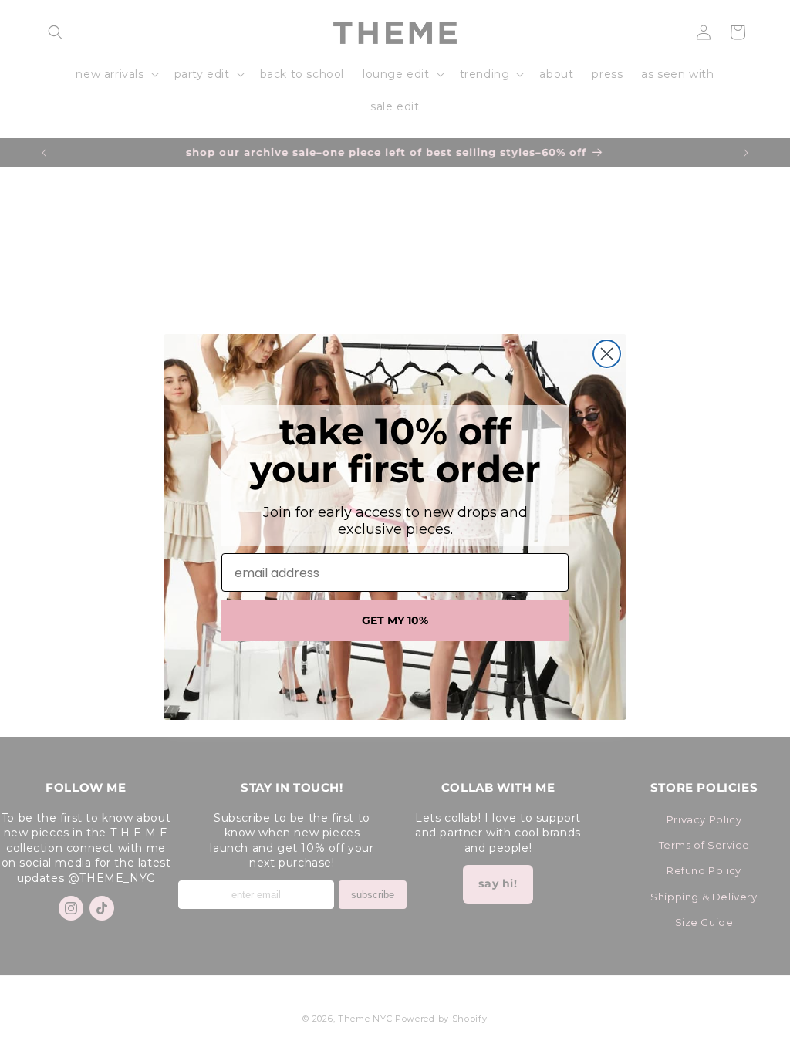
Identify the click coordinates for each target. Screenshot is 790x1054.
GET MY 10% (395, 620)
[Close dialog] (606, 353)
